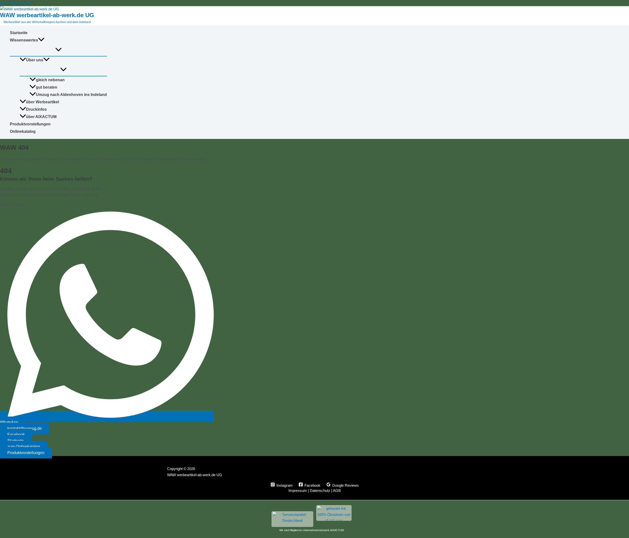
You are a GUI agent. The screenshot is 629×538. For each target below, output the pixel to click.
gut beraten (46, 87)
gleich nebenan (50, 80)
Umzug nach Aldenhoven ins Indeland (71, 95)
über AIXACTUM (41, 117)
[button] (41, 40)
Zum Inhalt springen (16, 3)
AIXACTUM (337, 530)
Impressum (297, 490)
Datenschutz (320, 490)
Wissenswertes (24, 40)
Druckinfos (36, 109)
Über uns (34, 60)
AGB (337, 490)
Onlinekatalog (23, 131)
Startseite (19, 33)
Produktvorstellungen (30, 124)
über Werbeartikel (42, 102)
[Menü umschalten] (58, 50)
